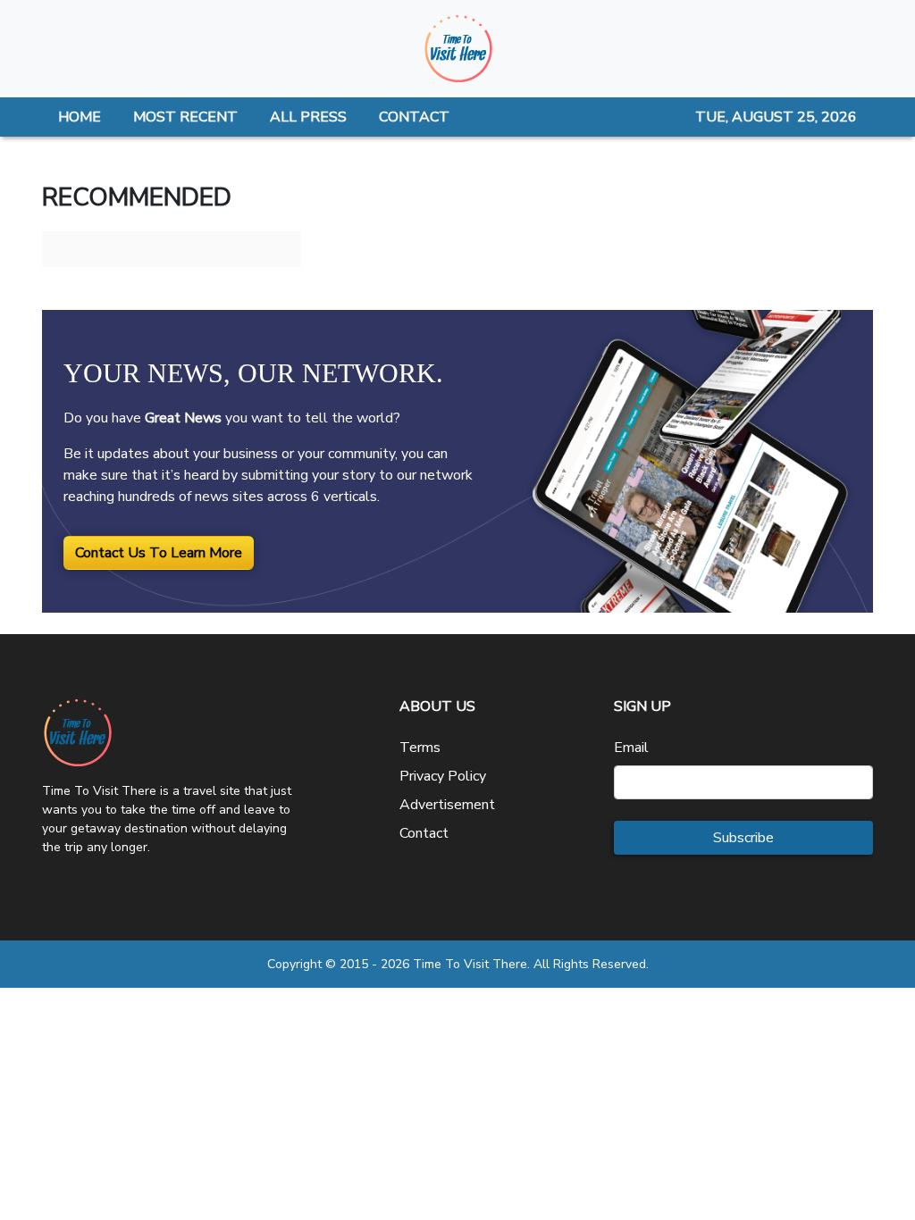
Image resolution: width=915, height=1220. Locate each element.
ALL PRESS (308, 117)
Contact (424, 833)
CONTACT (414, 117)
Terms (420, 747)
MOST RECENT (185, 117)
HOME (79, 117)
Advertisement (447, 805)
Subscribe (743, 838)
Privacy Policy (442, 776)
